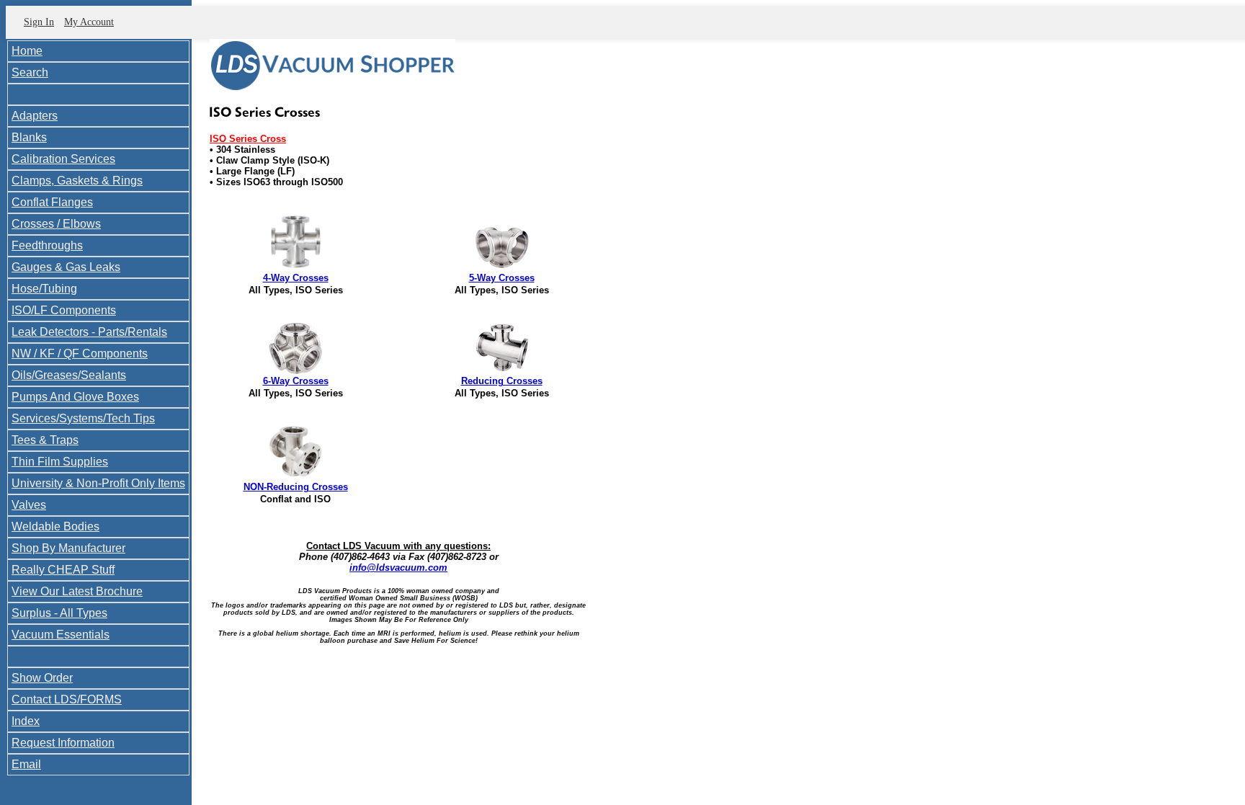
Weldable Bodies (55, 526)
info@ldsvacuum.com (398, 567)
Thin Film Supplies (60, 461)
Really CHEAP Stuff (63, 570)
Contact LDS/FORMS (67, 699)
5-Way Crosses (502, 277)
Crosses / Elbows (56, 224)
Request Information (63, 743)
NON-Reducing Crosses (296, 486)
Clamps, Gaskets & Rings (77, 180)
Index (26, 721)
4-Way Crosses (296, 277)
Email (26, 764)
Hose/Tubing (44, 289)
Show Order (42, 678)
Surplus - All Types (59, 613)
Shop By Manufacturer (68, 548)
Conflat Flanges (52, 202)
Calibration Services (63, 159)
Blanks (29, 137)
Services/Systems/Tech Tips (83, 418)
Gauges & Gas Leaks (66, 267)
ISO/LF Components (64, 310)
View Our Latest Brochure (77, 591)
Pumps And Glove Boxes (75, 397)
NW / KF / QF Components (80, 353)
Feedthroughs (47, 245)
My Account (89, 22)
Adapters (35, 116)
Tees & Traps (45, 440)
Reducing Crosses (502, 380)
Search (30, 72)
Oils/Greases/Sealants (69, 375)
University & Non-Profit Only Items (98, 483)
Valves (29, 505)
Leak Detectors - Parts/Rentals (89, 332)
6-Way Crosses (296, 380)
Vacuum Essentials (61, 634)
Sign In (39, 22)
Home (27, 51)
